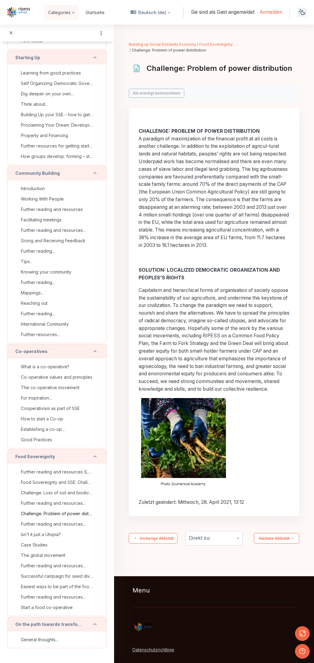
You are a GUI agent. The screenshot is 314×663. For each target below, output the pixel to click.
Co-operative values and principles (56, 377)
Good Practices (36, 439)
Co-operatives (31, 351)
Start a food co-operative (47, 607)
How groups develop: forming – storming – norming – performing (57, 156)
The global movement (43, 555)
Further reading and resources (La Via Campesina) (57, 471)
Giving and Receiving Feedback (53, 240)
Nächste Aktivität (274, 538)
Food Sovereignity (35, 456)
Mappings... (32, 292)
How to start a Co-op (42, 418)
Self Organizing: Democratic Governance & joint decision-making (57, 83)
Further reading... (38, 251)
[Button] (302, 633)
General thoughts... (39, 639)
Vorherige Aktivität (156, 538)
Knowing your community (46, 271)
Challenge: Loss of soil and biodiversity (57, 492)
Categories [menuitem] (59, 12)
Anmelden (271, 12)
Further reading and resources (52, 209)
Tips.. (26, 261)
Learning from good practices (51, 72)
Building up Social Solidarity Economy (162, 44)
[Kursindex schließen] (11, 33)
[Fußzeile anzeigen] (302, 651)
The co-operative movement (50, 387)
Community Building (37, 173)
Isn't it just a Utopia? (41, 534)
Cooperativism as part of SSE (50, 408)
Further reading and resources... (53, 230)
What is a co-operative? (45, 366)
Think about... (34, 104)
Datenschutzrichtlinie (153, 649)
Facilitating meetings (41, 219)
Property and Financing (44, 135)
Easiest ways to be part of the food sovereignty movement (57, 586)
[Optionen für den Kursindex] (101, 33)
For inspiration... (36, 397)
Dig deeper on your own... (47, 93)
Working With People (42, 198)
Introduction (33, 188)
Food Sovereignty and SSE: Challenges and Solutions (57, 482)
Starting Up (27, 57)
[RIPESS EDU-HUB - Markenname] (18, 12)
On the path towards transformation (49, 624)
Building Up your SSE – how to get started (57, 114)
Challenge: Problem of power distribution (57, 513)
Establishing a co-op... (43, 429)
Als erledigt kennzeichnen (156, 93)
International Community (45, 324)
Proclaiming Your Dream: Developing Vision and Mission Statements (57, 125)
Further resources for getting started (57, 145)
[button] (150, 12)
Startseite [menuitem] (95, 12)
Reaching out (34, 303)
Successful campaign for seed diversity (57, 576)
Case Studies (34, 544)
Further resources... (40, 334)
